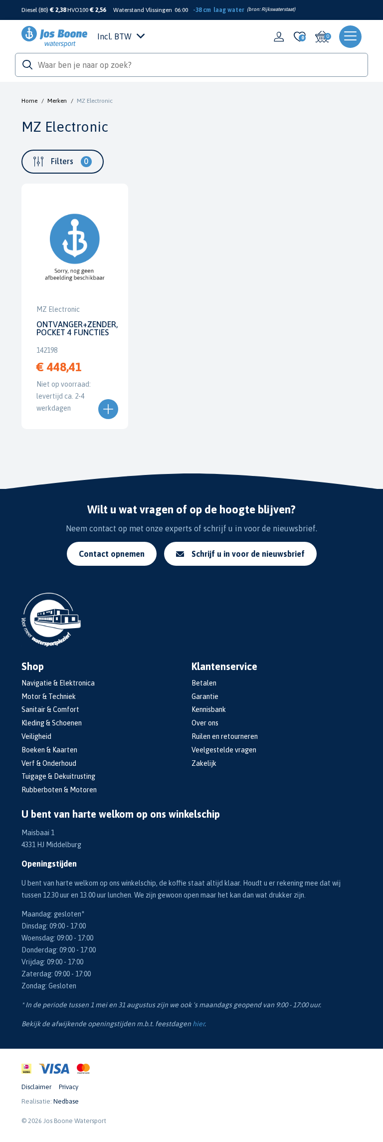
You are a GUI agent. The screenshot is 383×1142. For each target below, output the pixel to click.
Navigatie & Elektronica (58, 683)
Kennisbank (209, 709)
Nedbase (66, 1101)
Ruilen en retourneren (225, 736)
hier (198, 1024)
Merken (57, 101)
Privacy (68, 1087)
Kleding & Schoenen (51, 723)
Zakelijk (204, 763)
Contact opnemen (112, 553)
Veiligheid (36, 736)
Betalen (204, 683)
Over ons (205, 723)
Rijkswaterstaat (277, 9)
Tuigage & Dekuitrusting (58, 776)
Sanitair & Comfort (50, 709)
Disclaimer (36, 1087)
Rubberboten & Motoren (59, 790)
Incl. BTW (114, 36)
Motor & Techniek (48, 696)
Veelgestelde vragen (224, 750)
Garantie (205, 696)
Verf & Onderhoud (48, 763)
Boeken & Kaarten (49, 750)
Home (29, 101)
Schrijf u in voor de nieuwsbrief (248, 553)
